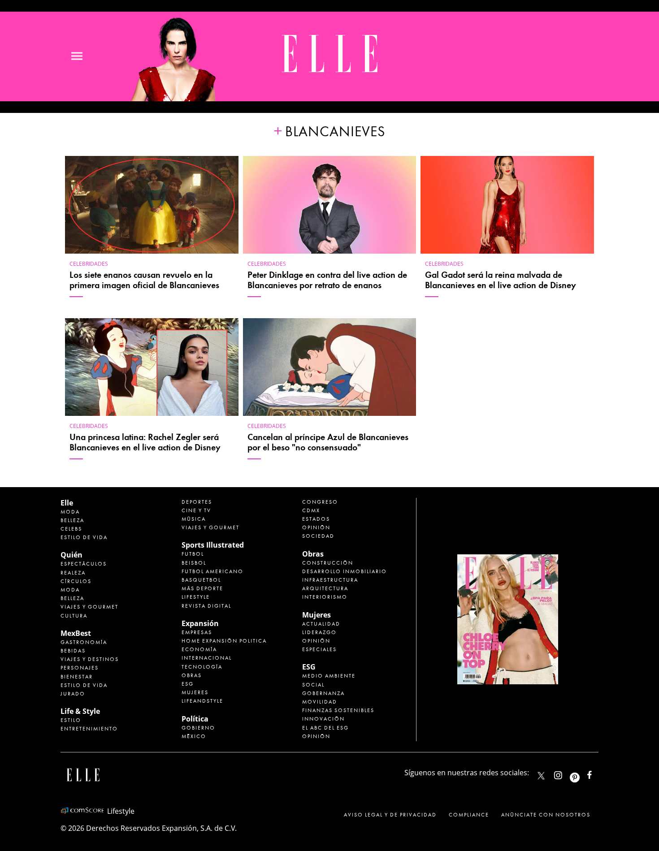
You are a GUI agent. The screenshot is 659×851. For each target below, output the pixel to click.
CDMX (311, 510)
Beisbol (194, 563)
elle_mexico (565, 773)
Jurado (73, 694)
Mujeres (195, 692)
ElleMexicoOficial (597, 773)
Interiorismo (324, 597)
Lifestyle (196, 597)
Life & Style (80, 711)
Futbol (193, 554)
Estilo (71, 720)
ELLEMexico (541, 775)
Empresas (197, 632)
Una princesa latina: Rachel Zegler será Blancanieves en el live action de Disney (145, 442)
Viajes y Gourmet (89, 607)
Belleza (72, 520)
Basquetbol (201, 580)
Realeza (73, 573)
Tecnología (202, 667)
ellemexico (582, 773)
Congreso (320, 502)
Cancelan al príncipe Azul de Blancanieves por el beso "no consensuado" (327, 442)
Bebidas (73, 651)
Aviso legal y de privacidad (390, 815)
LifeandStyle (202, 701)
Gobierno (198, 728)
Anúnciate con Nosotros (545, 815)
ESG (188, 684)
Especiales (319, 649)
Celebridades (88, 264)
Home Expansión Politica (224, 641)
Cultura (74, 616)
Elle (67, 503)
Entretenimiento (89, 729)
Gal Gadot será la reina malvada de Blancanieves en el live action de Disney (500, 280)
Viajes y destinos (90, 659)
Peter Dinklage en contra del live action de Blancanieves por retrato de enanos (327, 280)
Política (195, 719)
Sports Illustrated (213, 545)
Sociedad (318, 536)
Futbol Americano (212, 571)
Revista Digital (206, 606)
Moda (70, 512)
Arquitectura (325, 588)
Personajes (80, 668)
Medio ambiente (329, 676)
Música (194, 519)
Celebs (71, 529)
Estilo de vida (84, 537)
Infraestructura (330, 580)
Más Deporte (202, 588)
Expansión (200, 623)
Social (313, 685)
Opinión (316, 527)
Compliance (469, 815)
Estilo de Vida (84, 685)
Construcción (327, 563)
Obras (192, 675)
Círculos (76, 581)
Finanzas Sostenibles (338, 710)
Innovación (323, 719)
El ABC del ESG (325, 728)
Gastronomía (84, 642)
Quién (71, 555)
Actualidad (321, 624)
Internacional (207, 658)
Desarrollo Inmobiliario (344, 571)
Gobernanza (323, 693)
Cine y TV (196, 510)
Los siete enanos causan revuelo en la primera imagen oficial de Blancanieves (144, 280)
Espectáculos (84, 564)
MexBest (76, 633)
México (194, 736)
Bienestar (77, 677)
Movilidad (319, 702)
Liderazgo (319, 632)
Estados (316, 519)
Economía (199, 649)
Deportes (197, 502)
